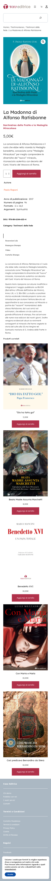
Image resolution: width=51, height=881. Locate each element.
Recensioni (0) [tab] (11, 241)
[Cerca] (40, 18)
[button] (43, 41)
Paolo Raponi (11, 189)
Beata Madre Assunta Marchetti (25, 499)
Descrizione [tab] (10, 236)
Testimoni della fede (23, 225)
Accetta (10, 874)
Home (6, 27)
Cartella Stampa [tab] (12, 255)
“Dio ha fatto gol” (25, 412)
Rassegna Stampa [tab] (13, 245)
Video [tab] (7, 250)
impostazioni (10, 869)
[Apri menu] (35, 6)
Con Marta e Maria (25, 673)
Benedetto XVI (25, 586)
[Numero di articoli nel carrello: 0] (41, 7)
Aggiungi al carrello (26, 173)
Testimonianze (17, 27)
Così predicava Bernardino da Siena (25, 760)
